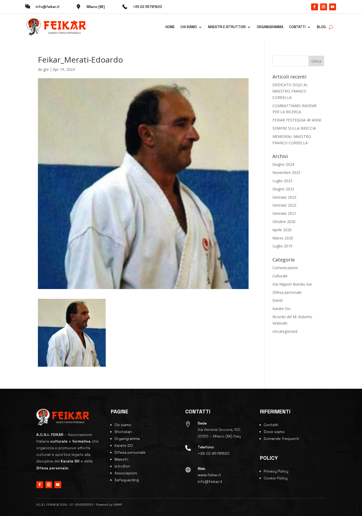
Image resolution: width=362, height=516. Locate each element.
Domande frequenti (281, 438)
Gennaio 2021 (284, 213)
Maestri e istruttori (227, 27)
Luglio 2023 (282, 180)
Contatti (297, 27)
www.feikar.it (209, 475)
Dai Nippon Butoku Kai (292, 284)
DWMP (117, 505)
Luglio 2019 (282, 245)
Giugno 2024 (283, 164)
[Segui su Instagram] (323, 6)
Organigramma (270, 27)
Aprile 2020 (282, 229)
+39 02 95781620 (213, 453)
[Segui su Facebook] (314, 6)
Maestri (121, 459)
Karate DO (123, 445)
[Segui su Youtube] (332, 6)
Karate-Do (281, 308)
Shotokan (123, 431)
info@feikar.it (48, 7)
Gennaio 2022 (284, 205)
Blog (321, 27)
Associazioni (125, 473)
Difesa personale (287, 292)
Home (170, 27)
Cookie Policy (276, 478)
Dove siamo (274, 431)
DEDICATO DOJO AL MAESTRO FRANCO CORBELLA (290, 91)
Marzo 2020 (282, 237)
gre (46, 69)
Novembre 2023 (286, 172)
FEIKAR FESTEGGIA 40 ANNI (296, 120)
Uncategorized (284, 331)
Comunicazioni (285, 267)
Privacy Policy (276, 471)
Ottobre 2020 (283, 221)
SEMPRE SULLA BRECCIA (294, 128)
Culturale (280, 275)
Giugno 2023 (283, 188)
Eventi (277, 300)
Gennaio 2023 (284, 197)
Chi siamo (188, 27)
